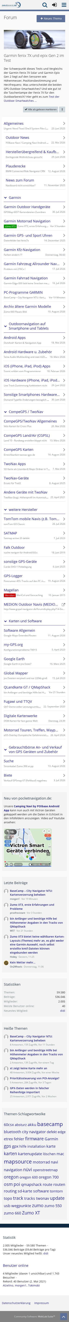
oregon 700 (49, 1177)
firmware (34, 1138)
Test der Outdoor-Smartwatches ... (31, 99)
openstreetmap (45, 1170)
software (41, 1191)
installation (36, 1146)
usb (7, 1205)
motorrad (41, 1162)
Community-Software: (34, 1316)
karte (51, 1146)
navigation (13, 1169)
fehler (19, 1138)
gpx (15, 1146)
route (47, 1184)
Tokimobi (34, 1285)
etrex (8, 1138)
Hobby (13, 956)
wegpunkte (21, 1205)
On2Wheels (16, 966)
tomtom (56, 1191)
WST (12, 930)
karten (10, 1153)
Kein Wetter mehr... (22, 962)
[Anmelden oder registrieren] (54, 5)
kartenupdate (30, 1153)
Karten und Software (25, 621)
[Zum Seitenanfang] (63, 1316)
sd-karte (25, 1191)
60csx (9, 1124)
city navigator (34, 1131)
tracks (29, 1198)
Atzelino (8, 1285)
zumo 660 (12, 1213)
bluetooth (12, 1131)
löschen (49, 1154)
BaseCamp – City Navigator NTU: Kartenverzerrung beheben (31, 893)
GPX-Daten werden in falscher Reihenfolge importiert (29, 1090)
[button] (64, 5)
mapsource (18, 1161)
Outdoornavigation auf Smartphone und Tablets (29, 326)
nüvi (27, 1169)
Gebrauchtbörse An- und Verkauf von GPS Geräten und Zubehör (35, 749)
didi (62, 1010)
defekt (52, 1132)
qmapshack (31, 1184)
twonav (42, 1198)
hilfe (22, 1146)
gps (7, 1146)
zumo (38, 1205)
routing (10, 1191)
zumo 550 (53, 1205)
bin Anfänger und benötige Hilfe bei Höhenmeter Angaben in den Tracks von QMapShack (36, 922)
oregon (11, 1177)
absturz (21, 1124)
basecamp (50, 1124)
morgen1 (15, 899)
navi (54, 1162)
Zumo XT (31, 1213)
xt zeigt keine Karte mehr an (28, 1068)
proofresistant (17, 912)
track (18, 1198)
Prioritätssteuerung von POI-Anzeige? (34, 1078)
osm (8, 1184)
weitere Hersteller (23, 509)
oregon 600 (29, 1177)
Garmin (15, 197)
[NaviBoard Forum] (11, 5)
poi (17, 1184)
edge (62, 1132)
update (57, 1198)
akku (32, 1124)
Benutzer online (15, 1265)
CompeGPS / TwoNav (26, 412)
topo (8, 1198)
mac (60, 1153)
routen (59, 1184)
